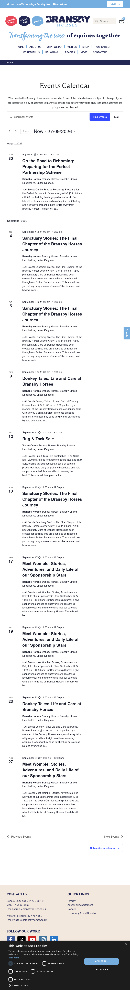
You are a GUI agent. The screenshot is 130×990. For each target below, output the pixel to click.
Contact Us (100, 52)
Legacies (69, 52)
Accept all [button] (101, 961)
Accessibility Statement (80, 904)
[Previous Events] (9, 131)
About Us (35, 46)
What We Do (54, 46)
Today (26, 131)
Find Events (100, 116)
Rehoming (51, 52)
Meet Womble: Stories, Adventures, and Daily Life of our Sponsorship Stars (50, 569)
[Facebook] (11, 940)
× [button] (126, 944)
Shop (85, 46)
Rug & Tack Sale (38, 438)
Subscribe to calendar (103, 848)
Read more (13, 957)
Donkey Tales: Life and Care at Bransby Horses (51, 381)
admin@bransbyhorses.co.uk (30, 909)
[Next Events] (16, 131)
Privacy (71, 900)
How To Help (102, 46)
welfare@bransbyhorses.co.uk (30, 919)
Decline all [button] (101, 969)
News (84, 52)
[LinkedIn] (54, 940)
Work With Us (31, 52)
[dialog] (65, 965)
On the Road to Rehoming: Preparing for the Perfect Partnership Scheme (48, 166)
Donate (127, 333)
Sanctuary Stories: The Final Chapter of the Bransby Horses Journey (52, 243)
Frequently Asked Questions (83, 913)
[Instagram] (43, 940)
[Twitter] (21, 940)
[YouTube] (32, 940)
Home (20, 46)
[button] (44, 985)
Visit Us (72, 46)
